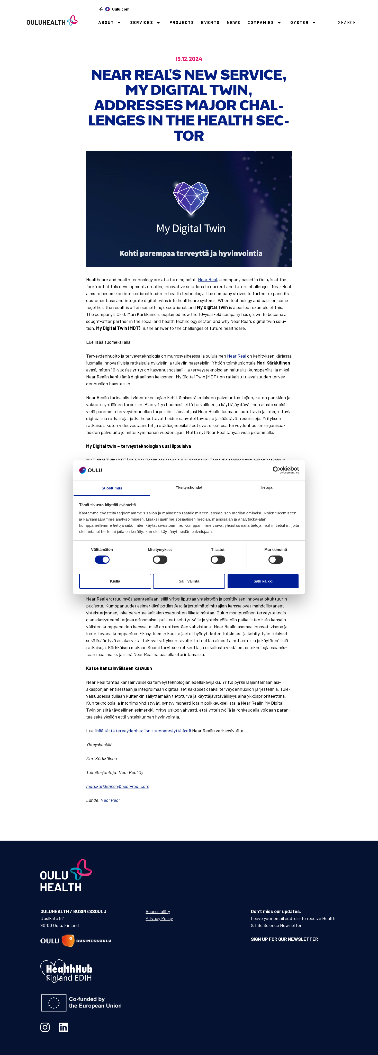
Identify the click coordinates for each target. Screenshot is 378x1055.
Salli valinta (189, 581)
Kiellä (115, 581)
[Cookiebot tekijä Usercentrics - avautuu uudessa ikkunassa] (276, 470)
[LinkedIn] (63, 1027)
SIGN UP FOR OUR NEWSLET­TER (284, 939)
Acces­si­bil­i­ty (158, 911)
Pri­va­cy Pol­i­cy (159, 918)
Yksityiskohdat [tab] (189, 487)
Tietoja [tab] (266, 487)
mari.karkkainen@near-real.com (117, 786)
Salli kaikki (263, 581)
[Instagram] (45, 1027)
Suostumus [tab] (112, 488)
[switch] (160, 560)
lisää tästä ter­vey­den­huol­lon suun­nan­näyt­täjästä (143, 730)
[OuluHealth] (50, 20)
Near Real (207, 279)
